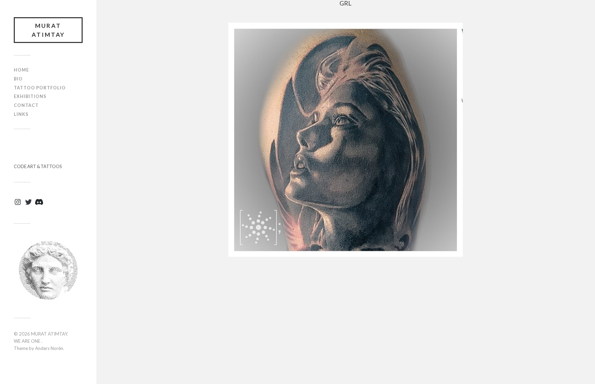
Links (21, 114)
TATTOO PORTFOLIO (40, 87)
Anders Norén (49, 348)
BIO (18, 78)
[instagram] (18, 204)
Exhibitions (30, 96)
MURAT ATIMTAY (48, 30)
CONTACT (26, 105)
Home (21, 70)
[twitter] (28, 204)
